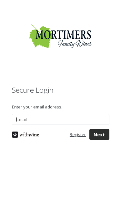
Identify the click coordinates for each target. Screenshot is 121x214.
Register (78, 134)
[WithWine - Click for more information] (36, 135)
